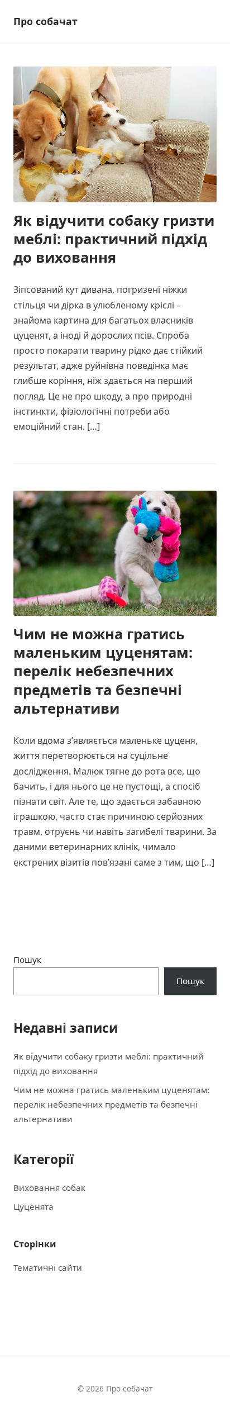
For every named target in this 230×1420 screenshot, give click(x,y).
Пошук (27, 959)
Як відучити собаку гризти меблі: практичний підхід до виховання (113, 239)
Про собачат (45, 21)
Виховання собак (49, 1187)
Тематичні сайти (47, 1267)
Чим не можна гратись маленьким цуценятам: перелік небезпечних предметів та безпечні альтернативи (103, 671)
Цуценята (33, 1206)
